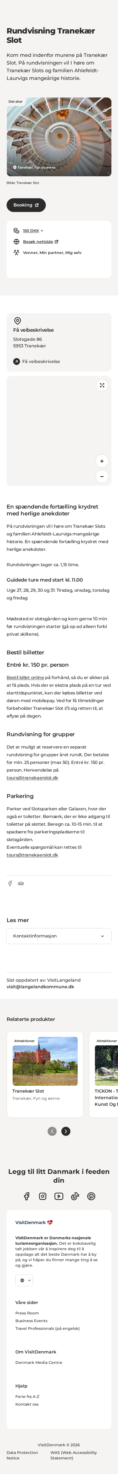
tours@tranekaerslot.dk (32, 777)
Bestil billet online (25, 677)
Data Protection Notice (22, 1455)
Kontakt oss (27, 1404)
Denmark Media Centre (38, 1362)
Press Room (27, 1313)
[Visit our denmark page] (26, 1196)
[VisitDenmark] (34, 1222)
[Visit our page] (42, 1196)
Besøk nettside (38, 241)
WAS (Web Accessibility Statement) (73, 1455)
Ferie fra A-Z (27, 1396)
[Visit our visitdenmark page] (59, 1196)
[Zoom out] (102, 476)
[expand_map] (102, 385)
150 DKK (31, 230)
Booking (22, 205)
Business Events (31, 1320)
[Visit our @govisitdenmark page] (75, 1196)
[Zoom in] (102, 461)
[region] (59, 431)
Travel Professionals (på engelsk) (47, 1328)
